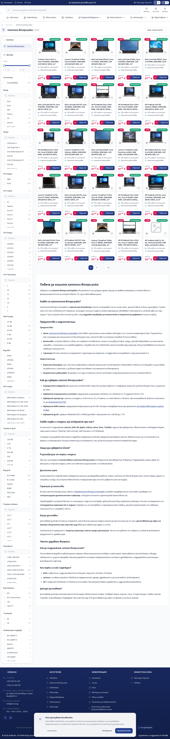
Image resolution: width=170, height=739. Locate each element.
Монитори (54, 692)
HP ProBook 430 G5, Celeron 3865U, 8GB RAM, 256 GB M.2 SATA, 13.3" (156, 106)
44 (108, 267)
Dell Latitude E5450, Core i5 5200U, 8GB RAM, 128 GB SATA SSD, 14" (102, 152)
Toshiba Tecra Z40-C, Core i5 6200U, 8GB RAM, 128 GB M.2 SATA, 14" (48, 61)
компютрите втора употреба (90, 492)
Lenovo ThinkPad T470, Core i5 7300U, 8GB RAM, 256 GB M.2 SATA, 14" (48, 197)
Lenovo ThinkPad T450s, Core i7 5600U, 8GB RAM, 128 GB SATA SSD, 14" (101, 242)
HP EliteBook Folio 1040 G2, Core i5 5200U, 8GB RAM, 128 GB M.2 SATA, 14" (48, 152)
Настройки (52, 731)
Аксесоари (138, 17)
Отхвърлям (107, 731)
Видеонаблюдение (90, 17)
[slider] (4, 66)
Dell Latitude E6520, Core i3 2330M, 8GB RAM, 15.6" (156, 60)
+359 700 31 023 (13, 681)
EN (167, 2)
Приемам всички (124, 731)
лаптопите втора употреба (63, 333)
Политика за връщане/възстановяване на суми (102, 708)
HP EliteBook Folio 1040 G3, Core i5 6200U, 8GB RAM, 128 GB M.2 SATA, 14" (128, 197)
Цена (5, 61)
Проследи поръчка (144, 2)
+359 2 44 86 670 (13, 685)
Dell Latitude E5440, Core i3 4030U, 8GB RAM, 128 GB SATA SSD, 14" (102, 61)
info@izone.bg (12, 704)
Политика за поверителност (104, 702)
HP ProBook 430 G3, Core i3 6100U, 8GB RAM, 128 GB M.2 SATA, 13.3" (155, 197)
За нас (19, 2)
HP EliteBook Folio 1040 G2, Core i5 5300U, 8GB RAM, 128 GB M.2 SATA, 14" (128, 107)
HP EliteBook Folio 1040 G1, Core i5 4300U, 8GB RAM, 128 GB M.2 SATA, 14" (101, 107)
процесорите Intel (57, 402)
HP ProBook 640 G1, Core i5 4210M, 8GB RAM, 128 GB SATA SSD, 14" (155, 152)
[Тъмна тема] (158, 2)
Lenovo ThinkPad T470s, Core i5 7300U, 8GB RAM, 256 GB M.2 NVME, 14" (101, 197)
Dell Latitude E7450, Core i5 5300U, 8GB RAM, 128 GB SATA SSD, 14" (129, 61)
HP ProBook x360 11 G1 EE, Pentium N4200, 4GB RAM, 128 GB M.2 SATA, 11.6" (155, 242)
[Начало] (2, 25)
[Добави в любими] (58, 52)
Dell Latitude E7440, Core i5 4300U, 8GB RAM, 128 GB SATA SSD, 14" (49, 242)
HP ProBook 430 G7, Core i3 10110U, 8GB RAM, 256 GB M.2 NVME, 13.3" (75, 242)
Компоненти (116, 17)
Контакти (8, 2)
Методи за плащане (100, 692)
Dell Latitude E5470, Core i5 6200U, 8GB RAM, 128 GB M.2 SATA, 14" (49, 106)
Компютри (54, 687)
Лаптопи (9, 25)
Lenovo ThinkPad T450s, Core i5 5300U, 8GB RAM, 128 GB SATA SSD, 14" (75, 61)
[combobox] (73, 10)
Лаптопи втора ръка (15, 46)
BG (163, 2)
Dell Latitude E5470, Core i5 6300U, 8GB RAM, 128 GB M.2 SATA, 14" (76, 197)
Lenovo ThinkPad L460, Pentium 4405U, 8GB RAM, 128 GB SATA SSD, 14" (128, 152)
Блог (29, 2)
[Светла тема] (155, 2)
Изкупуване (159, 17)
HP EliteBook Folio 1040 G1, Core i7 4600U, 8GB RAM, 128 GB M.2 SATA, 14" (128, 242)
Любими (137, 683)
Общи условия (97, 697)
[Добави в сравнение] (39, 52)
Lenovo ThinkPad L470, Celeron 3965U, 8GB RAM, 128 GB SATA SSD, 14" (75, 152)
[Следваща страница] (114, 267)
